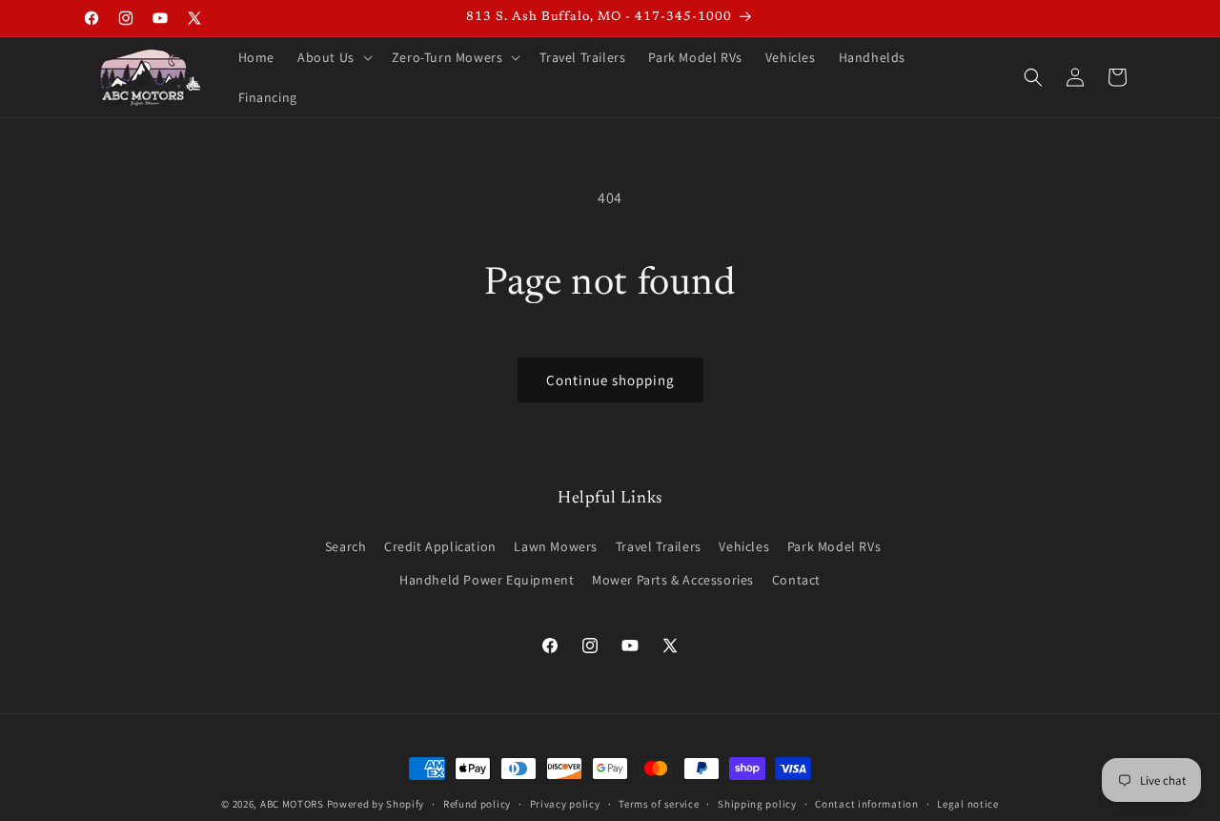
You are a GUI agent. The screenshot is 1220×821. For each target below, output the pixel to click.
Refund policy (477, 804)
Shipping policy (757, 804)
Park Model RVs (834, 546)
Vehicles (744, 546)
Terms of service (659, 804)
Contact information (866, 804)
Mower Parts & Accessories (673, 579)
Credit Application (440, 546)
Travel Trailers (659, 546)
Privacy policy (565, 804)
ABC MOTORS (292, 804)
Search (346, 546)
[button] (333, 57)
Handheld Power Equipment (486, 579)
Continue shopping (610, 380)
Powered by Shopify (376, 804)
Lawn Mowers (556, 546)
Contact (796, 579)
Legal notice (967, 804)
